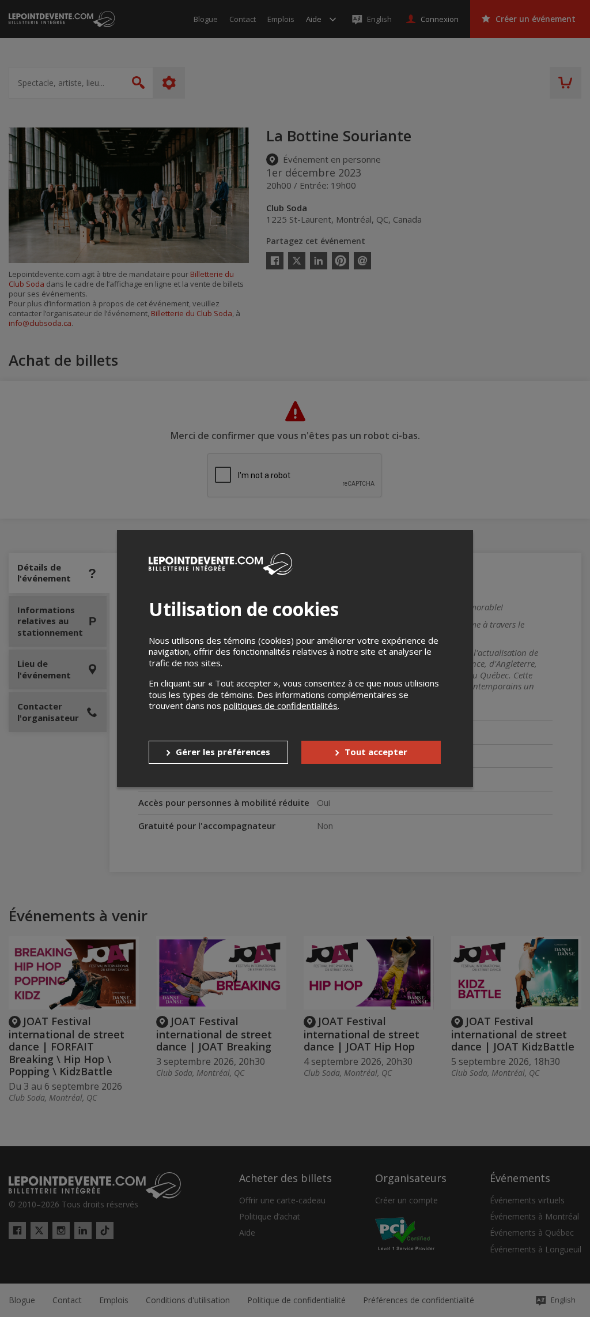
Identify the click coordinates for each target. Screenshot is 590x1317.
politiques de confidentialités (281, 705)
